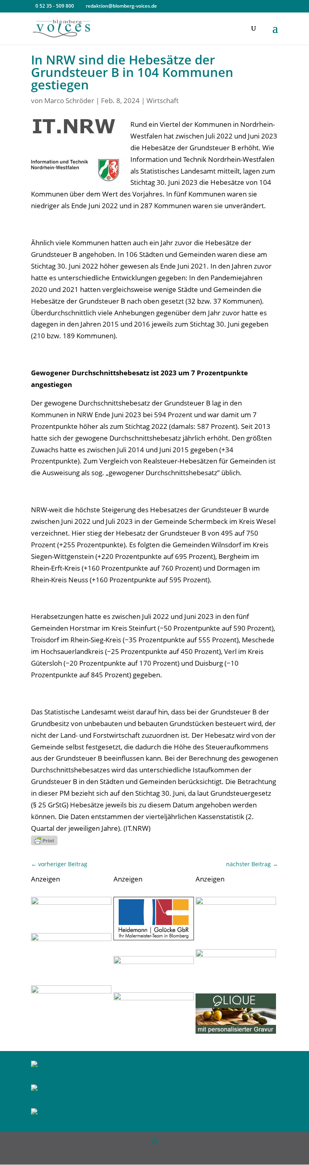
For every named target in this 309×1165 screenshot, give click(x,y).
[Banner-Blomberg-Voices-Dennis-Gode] (71, 990)
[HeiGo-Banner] (153, 937)
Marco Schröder (69, 100)
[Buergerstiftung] (153, 961)
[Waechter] (71, 902)
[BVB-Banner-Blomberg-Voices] (153, 997)
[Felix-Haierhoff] (236, 902)
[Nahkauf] (236, 954)
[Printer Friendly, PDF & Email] (44, 840)
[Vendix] (236, 1031)
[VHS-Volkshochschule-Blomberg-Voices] (71, 938)
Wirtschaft (162, 100)
